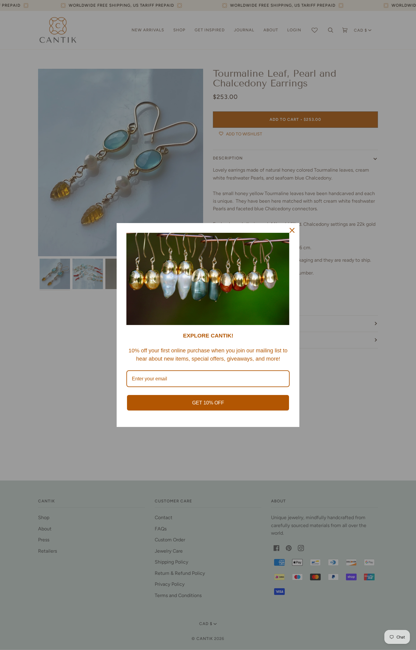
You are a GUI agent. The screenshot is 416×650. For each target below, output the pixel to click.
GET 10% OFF (208, 402)
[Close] (292, 230)
